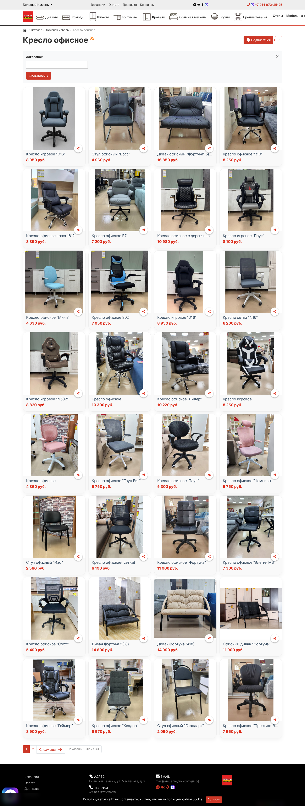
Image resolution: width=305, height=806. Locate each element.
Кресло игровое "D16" (176, 317)
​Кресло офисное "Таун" (178, 481)
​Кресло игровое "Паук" (243, 236)
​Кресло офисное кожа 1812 (50, 236)
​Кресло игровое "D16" (45, 154)
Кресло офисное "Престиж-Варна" (254, 726)
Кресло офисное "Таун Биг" (116, 481)
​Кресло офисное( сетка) (113, 562)
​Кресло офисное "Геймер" (49, 726)
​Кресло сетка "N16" (240, 317)
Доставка (130, 5)
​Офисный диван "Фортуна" (246, 644)
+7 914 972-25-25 (268, 5)
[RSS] (92, 38)
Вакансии (98, 5)
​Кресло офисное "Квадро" (115, 726)
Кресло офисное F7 (109, 236)
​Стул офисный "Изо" (44, 562)
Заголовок (34, 57)
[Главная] (25, 30)
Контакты (147, 5)
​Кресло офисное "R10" (242, 154)
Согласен (214, 799)
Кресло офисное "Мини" (47, 317)
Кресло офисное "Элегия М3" (249, 562)
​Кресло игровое (237, 399)
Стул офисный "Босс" (111, 154)
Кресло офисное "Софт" (47, 644)
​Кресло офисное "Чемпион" (247, 481)
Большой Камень (36, 5)
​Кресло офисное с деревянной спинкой (192, 236)
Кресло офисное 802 (110, 317)
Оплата (114, 5)
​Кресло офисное (106, 399)
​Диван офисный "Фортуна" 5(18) (186, 154)
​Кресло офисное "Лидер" (179, 399)
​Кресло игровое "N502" (47, 399)
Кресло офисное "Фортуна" (181, 562)
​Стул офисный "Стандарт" (180, 726)
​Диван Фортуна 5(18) (110, 644)
